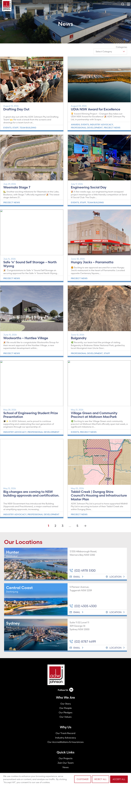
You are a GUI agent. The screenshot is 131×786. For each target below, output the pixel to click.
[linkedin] (71, 690)
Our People (65, 708)
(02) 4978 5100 (85, 570)
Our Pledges (65, 712)
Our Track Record (65, 733)
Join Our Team (65, 762)
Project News (112, 127)
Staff (15, 127)
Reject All (100, 779)
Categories (121, 47)
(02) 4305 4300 (85, 606)
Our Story (65, 703)
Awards (75, 124)
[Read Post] (31, 79)
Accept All (119, 779)
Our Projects (65, 758)
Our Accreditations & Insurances (65, 742)
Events (7, 127)
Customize (83, 779)
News (66, 767)
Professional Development (87, 127)
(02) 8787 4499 (85, 641)
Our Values (65, 716)
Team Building (28, 127)
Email (76, 576)
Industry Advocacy (101, 124)
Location (116, 576)
